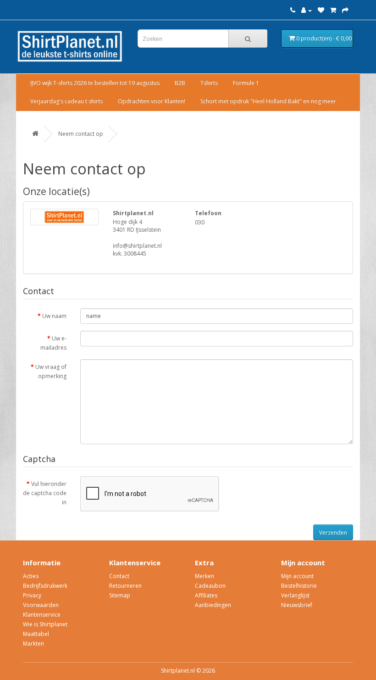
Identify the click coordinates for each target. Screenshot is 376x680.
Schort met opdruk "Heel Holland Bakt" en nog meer (268, 101)
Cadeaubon (210, 586)
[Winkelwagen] (333, 10)
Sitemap (119, 595)
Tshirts (209, 83)
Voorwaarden (41, 605)
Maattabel (36, 634)
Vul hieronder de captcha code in (44, 493)
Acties (31, 576)
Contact (119, 576)
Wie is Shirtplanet (45, 624)
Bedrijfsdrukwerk (45, 586)
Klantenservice (42, 615)
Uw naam (54, 316)
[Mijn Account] (306, 10)
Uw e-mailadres (53, 342)
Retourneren (125, 586)
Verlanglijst (295, 595)
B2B (180, 83)
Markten (33, 643)
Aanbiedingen (213, 605)
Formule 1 (246, 83)
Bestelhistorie (299, 586)
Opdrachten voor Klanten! (151, 101)
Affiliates (206, 595)
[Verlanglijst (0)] (321, 10)
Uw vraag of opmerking (50, 371)
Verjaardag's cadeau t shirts (66, 101)
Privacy (32, 595)
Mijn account (297, 576)
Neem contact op (80, 134)
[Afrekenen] (345, 10)
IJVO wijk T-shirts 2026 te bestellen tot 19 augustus (95, 83)
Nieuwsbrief (296, 605)
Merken (204, 576)
